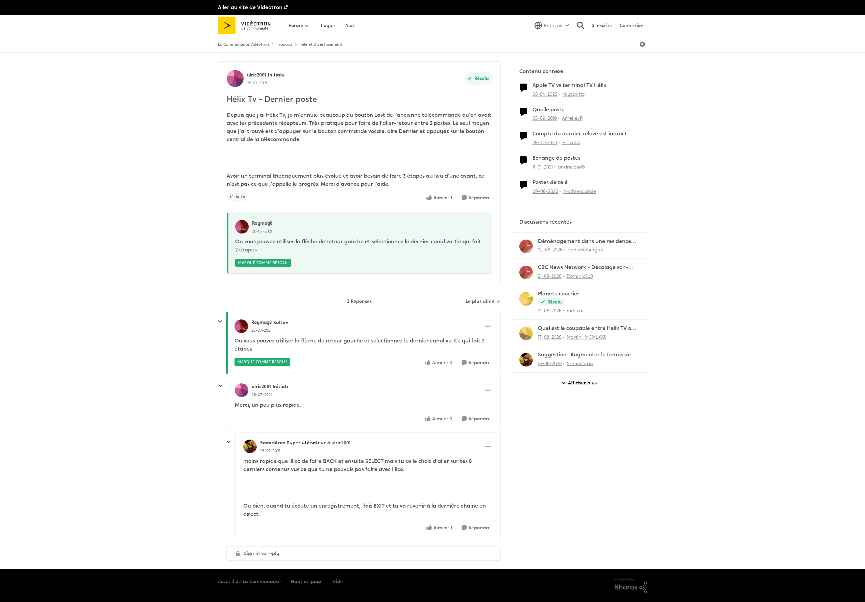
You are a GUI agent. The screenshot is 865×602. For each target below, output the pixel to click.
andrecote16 (571, 167)
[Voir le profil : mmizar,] (526, 299)
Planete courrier (558, 293)
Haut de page (307, 581)
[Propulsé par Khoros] (631, 586)
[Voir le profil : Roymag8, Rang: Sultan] (241, 326)
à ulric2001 (339, 443)
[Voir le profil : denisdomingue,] (526, 246)
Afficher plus (582, 383)
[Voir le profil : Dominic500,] (526, 272)
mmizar (575, 311)
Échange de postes (556, 158)
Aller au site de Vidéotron (250, 7)
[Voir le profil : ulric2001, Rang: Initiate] (235, 78)
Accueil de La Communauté (249, 581)
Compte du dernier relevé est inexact (580, 133)
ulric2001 (256, 75)
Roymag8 (262, 223)
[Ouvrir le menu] (642, 44)
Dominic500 (580, 276)
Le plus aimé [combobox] (483, 301)
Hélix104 (571, 142)
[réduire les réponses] (220, 321)
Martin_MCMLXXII (587, 337)
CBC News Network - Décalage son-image (583, 267)
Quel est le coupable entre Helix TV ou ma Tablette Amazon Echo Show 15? (586, 328)
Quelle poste (549, 109)
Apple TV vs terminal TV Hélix (569, 85)
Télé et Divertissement (321, 44)
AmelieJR (572, 118)
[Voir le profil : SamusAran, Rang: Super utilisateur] (250, 446)
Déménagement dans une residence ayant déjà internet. (584, 241)
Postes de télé (550, 182)
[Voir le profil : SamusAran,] (526, 359)
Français (284, 44)
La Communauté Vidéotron (243, 44)
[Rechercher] (580, 25)
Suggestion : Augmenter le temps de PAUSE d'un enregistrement (584, 354)
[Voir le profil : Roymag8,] (242, 226)
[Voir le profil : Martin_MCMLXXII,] (526, 333)
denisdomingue (585, 250)
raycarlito (574, 94)
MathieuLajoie (579, 191)
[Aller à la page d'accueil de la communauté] (246, 25)
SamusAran (272, 443)
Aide (338, 581)
